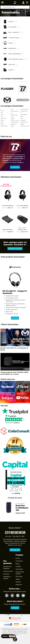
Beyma (22, 124)
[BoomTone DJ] (22, 89)
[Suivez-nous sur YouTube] (22, 397)
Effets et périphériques (14, 54)
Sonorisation (19, 561)
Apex (12, 109)
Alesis (2, 124)
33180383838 (15, 532)
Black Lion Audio (25, 126)
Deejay (17, 564)
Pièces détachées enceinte (15, 59)
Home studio (19, 569)
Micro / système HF (13, 32)
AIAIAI (2, 110)
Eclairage (18, 566)
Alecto (2, 122)
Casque (10, 43)
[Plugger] (7, 89)
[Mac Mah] (7, 100)
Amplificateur (12, 48)
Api (11, 113)
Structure (18, 582)
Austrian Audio (24, 109)
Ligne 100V (11, 64)
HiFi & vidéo (19, 576)
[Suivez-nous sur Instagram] (7, 397)
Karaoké (10, 70)
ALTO (2, 114)
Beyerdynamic (24, 122)
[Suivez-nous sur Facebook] (7, 386)
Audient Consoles (15, 120)
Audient (12, 119)
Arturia (12, 117)
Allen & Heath (4, 126)
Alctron (2, 120)
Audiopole (13, 124)
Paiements (6, 574)
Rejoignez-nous (22, 631)
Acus (2, 116)
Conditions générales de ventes (10, 629)
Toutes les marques (22, 81)
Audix (12, 126)
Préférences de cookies (20, 633)
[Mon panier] (27, 2)
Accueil (18, 558)
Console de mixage (13, 38)
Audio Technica (14, 122)
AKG (2, 112)
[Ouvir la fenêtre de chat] (8, 636)
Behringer (23, 120)
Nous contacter (12, 631)
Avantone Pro (24, 111)
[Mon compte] (23, 2)
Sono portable (12, 27)
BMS (22, 116)
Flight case (19, 584)
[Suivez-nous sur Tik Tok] (22, 386)
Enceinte (10, 21)
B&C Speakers (24, 114)
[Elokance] (22, 100)
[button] (27, 13)
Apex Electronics (15, 111)
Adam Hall (3, 118)
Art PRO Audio (14, 115)
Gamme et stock (7, 571)
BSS (22, 118)
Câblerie (18, 579)
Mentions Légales (7, 633)
